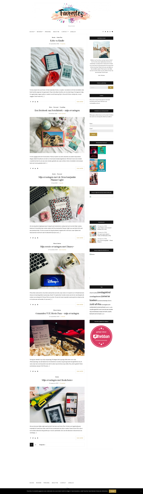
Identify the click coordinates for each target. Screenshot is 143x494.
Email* (91, 128)
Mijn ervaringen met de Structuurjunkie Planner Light (57, 178)
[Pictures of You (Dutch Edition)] (94, 165)
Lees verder (80, 101)
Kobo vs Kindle (57, 40)
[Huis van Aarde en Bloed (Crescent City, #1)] (94, 152)
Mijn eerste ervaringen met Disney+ (57, 246)
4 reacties (62, 43)
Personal (55, 107)
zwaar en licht (103, 311)
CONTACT (64, 31)
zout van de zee (103, 309)
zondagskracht (105, 304)
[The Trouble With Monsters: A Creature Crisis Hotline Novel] (94, 178)
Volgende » (42, 444)
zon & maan (97, 313)
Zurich (103, 313)
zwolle (111, 307)
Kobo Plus (59, 37)
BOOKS (32, 31)
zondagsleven (95, 296)
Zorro (109, 300)
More (50, 107)
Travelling (62, 107)
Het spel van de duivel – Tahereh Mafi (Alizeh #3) (104, 234)
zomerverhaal (101, 307)
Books (53, 37)
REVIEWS (39, 31)
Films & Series (57, 243)
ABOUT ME (56, 31)
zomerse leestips (103, 300)
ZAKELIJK (73, 31)
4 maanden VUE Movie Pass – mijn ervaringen (57, 313)
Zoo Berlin (107, 307)
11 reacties (62, 383)
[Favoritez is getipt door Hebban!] (101, 336)
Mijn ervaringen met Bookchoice (57, 380)
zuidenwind (93, 307)
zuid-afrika (95, 304)
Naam (91, 123)
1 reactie (61, 183)
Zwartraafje (93, 292)
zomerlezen (95, 311)
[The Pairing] (102, 165)
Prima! (112, 491)
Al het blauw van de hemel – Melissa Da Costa (104, 228)
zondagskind (103, 292)
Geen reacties (62, 113)
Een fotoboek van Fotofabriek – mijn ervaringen (57, 110)
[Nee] (141, 491)
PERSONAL (48, 31)
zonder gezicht (94, 309)
